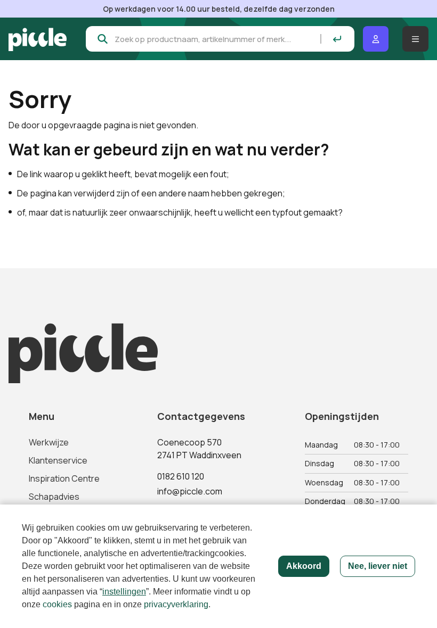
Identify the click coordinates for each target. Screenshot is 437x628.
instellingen (124, 591)
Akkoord (303, 566)
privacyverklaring (176, 604)
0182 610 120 (180, 476)
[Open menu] (415, 39)
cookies (57, 604)
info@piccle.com (189, 491)
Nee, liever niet (377, 566)
